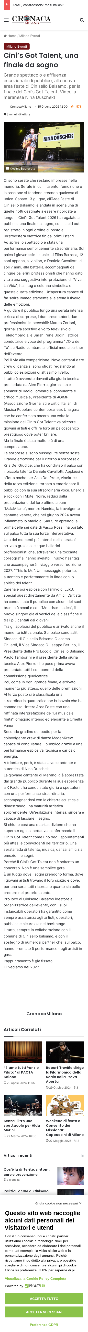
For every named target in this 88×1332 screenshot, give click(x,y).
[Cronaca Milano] (31, 19)
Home (12, 36)
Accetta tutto (44, 1299)
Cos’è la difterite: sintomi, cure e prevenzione (27, 1172)
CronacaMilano (20, 106)
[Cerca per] (81, 21)
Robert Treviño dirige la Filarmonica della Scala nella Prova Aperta (65, 1074)
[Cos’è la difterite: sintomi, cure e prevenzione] (70, 1176)
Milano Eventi (29, 36)
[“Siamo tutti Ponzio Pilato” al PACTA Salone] (23, 1052)
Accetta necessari (44, 1312)
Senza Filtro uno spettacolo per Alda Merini (22, 1125)
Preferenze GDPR (44, 1325)
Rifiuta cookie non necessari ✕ (58, 1203)
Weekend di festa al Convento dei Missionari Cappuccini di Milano (65, 1127)
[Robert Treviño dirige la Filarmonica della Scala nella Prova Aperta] (65, 1052)
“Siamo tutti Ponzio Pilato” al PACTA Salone (21, 1072)
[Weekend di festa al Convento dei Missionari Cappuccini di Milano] (65, 1106)
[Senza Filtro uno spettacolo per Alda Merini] (23, 1106)
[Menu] (6, 21)
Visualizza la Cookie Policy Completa (35, 1278)
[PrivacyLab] (34, 1285)
